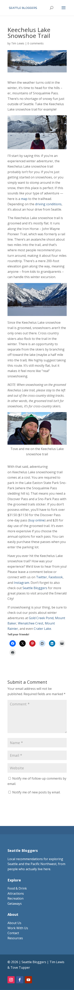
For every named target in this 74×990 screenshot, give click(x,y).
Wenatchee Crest (30, 623)
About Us (14, 923)
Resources (15, 938)
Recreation (15, 898)
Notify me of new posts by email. (36, 792)
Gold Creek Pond (41, 618)
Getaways (14, 903)
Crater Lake (42, 628)
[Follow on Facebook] (19, 979)
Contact (13, 933)
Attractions (15, 893)
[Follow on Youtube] (28, 979)
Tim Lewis (17, 43)
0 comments (35, 43)
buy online (37, 520)
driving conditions (48, 204)
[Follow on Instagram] (11, 979)
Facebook (56, 577)
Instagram (21, 582)
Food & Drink (17, 888)
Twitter (41, 577)
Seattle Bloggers (34, 588)
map (24, 199)
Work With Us (17, 928)
